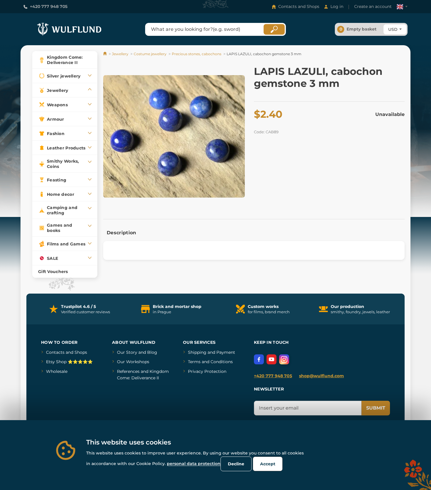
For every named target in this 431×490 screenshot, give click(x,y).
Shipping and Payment (211, 352)
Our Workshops (133, 361)
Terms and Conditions (210, 361)
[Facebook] (259, 359)
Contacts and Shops (298, 6)
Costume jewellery (150, 54)
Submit (375, 408)
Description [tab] (121, 232)
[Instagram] (284, 359)
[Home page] (105, 54)
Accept (267, 464)
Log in (336, 6)
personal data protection (193, 463)
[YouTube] (271, 359)
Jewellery (120, 54)
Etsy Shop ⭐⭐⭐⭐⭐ (69, 361)
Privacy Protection (207, 371)
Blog (152, 352)
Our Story (127, 352)
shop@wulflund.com (321, 375)
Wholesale (56, 371)
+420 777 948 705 (48, 6)
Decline (236, 464)
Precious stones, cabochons (196, 54)
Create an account (373, 6)
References (128, 371)
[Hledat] (274, 29)
